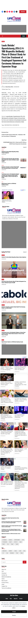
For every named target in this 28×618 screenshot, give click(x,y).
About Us (4, 569)
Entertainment (17, 539)
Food (3, 279)
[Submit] (24, 562)
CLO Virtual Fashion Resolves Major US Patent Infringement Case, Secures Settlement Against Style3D (10, 160)
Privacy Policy (5, 582)
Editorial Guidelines (6, 576)
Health (3, 41)
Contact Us (4, 575)
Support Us (4, 586)
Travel (3, 172)
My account (4, 580)
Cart (3, 571)
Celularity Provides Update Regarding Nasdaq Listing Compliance (10, 152)
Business (10, 539)
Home (3, 578)
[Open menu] (2, 36)
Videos (17, 544)
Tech (8, 544)
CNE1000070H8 (8, 125)
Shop (3, 584)
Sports (3, 544)
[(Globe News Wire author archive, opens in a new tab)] (3, 87)
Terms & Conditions (6, 588)
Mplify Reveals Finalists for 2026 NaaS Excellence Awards (9, 184)
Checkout (4, 573)
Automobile (4, 539)
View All (24, 147)
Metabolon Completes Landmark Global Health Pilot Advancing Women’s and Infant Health (10, 167)
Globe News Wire (9, 86)
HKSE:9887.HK (15, 125)
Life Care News (14, 595)
